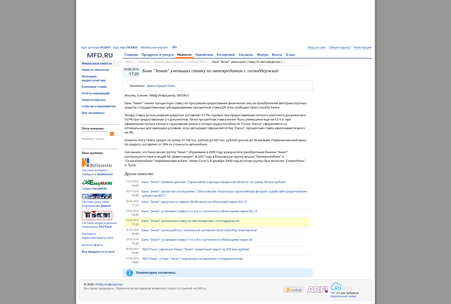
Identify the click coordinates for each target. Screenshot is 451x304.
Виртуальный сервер (343, 296)
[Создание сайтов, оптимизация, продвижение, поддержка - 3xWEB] (293, 289)
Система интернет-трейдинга (97, 172)
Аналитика (204, 54)
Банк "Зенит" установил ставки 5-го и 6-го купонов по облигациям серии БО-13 (199, 211)
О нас (290, 54)
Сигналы (246, 54)
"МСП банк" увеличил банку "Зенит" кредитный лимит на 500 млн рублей (195, 249)
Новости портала (94, 100)
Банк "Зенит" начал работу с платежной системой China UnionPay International (199, 230)
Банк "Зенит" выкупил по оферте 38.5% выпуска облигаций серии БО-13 (194, 202)
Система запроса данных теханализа (99, 225)
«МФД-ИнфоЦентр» (108, 284)
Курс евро (125, 47)
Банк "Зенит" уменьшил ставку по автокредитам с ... (248, 62)
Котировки (226, 54)
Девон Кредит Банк (161, 86)
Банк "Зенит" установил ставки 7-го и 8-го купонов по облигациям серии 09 (197, 239)
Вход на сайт (317, 47)
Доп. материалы (93, 113)
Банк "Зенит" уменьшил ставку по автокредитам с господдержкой (190, 221)
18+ (174, 47)
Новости (184, 54)
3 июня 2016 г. (198, 62)
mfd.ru (129, 62)
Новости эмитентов (95, 70)
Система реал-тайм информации (96, 204)
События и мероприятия (99, 106)
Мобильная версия (154, 47)
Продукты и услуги (158, 54)
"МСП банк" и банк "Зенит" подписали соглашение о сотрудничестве (192, 258)
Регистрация (363, 47)
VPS (333, 293)
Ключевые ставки (94, 86)
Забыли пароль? (340, 47)
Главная (131, 54)
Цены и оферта (92, 245)
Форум (262, 54)
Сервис (94, 189)
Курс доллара (96, 47)
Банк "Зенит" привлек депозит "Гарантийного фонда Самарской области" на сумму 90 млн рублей (213, 182)
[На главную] (100, 57)
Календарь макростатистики (94, 78)
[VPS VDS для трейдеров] (341, 286)
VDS (338, 293)
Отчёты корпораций (95, 93)
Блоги (277, 54)
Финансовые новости (97, 63)
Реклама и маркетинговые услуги (97, 236)
